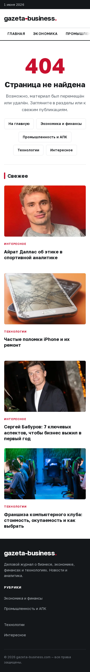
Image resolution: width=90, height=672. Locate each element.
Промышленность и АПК (45, 137)
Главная (16, 33)
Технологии (28, 150)
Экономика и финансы (61, 123)
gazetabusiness (30, 18)
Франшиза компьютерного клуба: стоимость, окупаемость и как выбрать (43, 520)
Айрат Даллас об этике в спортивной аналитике (33, 254)
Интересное (61, 150)
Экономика (45, 33)
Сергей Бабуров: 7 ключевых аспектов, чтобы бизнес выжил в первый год (43, 432)
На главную (19, 123)
